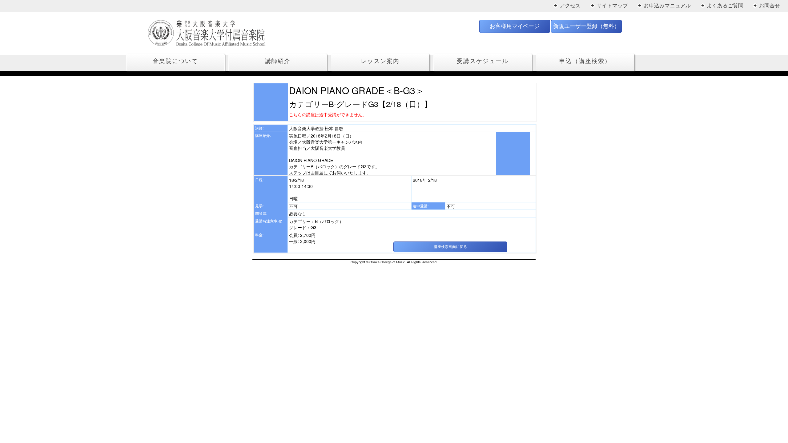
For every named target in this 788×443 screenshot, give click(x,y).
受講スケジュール (482, 61)
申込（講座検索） (585, 61)
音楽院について (175, 61)
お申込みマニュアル (667, 6)
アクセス (570, 6)
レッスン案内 (380, 61)
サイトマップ (612, 6)
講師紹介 (278, 61)
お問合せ (769, 6)
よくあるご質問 (725, 6)
